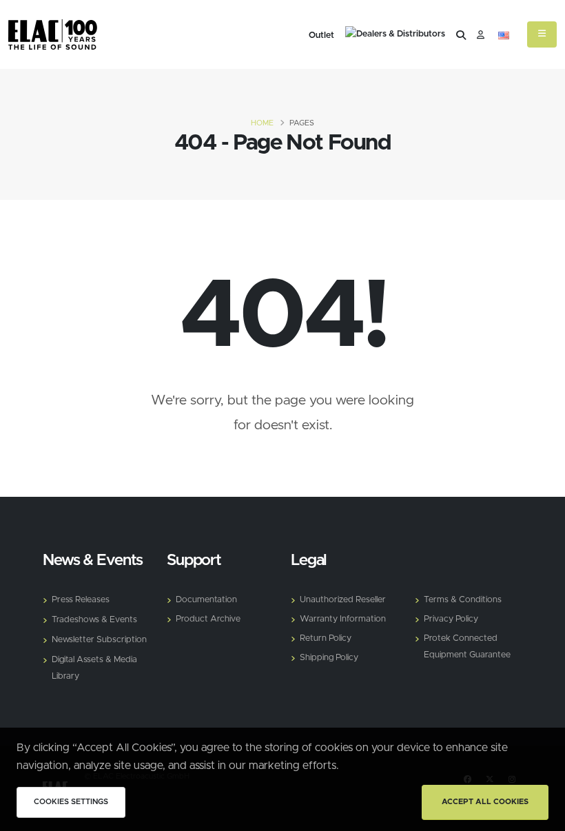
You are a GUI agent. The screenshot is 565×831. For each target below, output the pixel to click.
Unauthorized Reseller (343, 599)
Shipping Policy (329, 657)
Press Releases (81, 599)
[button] (503, 36)
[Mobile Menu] (542, 34)
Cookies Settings (71, 802)
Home (262, 123)
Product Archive (208, 619)
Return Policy (325, 638)
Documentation (206, 599)
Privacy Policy (451, 619)
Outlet (321, 35)
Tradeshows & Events (94, 619)
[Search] (461, 36)
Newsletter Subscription (99, 639)
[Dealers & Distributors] (395, 35)
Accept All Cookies (485, 802)
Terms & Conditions (463, 599)
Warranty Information (343, 619)
